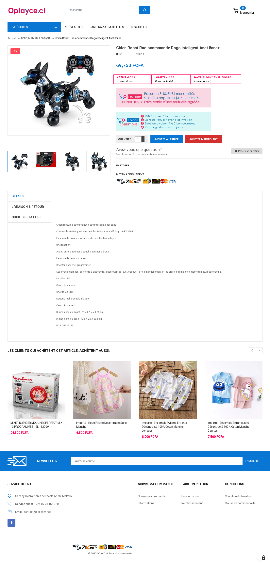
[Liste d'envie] (36, 380)
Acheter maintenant (203, 139)
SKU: (119, 54)
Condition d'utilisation (238, 496)
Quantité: (125, 139)
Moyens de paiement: (130, 174)
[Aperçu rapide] (44, 380)
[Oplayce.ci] (102, 546)
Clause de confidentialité (240, 503)
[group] (156, 279)
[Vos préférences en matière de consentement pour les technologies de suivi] (263, 557)
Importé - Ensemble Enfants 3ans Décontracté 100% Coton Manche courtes (228, 426)
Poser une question (249, 151)
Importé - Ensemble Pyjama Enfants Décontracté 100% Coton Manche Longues (164, 426)
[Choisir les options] (94, 380)
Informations (146, 503)
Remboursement (192, 503)
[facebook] (11, 523)
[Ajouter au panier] (28, 380)
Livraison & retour (28, 207)
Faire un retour (190, 496)
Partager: (123, 165)
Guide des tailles (26, 217)
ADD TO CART (193, 556)
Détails (18, 196)
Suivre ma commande (152, 496)
